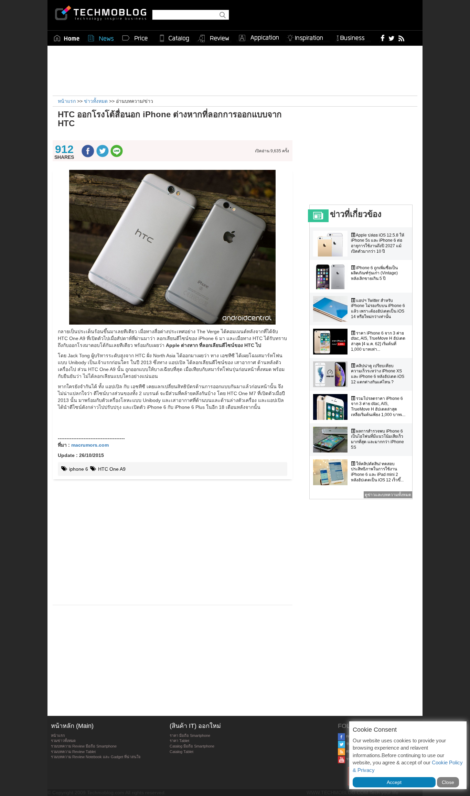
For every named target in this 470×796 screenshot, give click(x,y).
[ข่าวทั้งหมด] (101, 38)
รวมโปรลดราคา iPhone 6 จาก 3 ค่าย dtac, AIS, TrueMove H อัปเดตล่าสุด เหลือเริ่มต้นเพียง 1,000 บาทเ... (378, 406)
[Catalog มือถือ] (174, 38)
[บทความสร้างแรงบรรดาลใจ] (307, 37)
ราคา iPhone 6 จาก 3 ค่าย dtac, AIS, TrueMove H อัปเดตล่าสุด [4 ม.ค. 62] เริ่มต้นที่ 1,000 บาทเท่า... (378, 341)
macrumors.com (90, 445)
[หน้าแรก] (67, 38)
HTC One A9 (111, 469)
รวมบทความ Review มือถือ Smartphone (84, 746)
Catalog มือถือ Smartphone (192, 746)
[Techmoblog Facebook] (382, 38)
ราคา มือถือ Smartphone (190, 735)
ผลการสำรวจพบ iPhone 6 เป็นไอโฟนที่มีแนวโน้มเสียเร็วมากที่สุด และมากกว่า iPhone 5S (377, 439)
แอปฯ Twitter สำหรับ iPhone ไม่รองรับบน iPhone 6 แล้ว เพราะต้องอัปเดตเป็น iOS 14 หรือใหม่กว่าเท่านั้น (378, 308)
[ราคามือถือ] (135, 38)
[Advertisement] (235, 69)
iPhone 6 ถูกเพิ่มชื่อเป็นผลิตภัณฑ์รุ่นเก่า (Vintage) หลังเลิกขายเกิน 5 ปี (374, 273)
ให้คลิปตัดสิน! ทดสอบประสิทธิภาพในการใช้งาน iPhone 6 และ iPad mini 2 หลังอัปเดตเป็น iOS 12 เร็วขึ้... (377, 471)
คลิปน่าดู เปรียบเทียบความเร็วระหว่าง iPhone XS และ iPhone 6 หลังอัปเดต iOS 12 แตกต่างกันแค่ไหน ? (377, 373)
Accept (394, 782)
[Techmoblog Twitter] (391, 38)
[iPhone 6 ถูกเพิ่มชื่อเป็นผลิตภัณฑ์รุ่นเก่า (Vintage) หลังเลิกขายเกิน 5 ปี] (332, 276)
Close (448, 782)
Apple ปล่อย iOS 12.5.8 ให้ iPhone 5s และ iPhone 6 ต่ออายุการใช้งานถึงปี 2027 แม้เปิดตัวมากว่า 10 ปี (377, 243)
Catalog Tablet (181, 752)
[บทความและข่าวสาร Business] (353, 37)
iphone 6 (78, 469)
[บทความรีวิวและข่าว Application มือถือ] (258, 38)
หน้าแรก (58, 735)
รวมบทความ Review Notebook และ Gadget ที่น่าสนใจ (95, 757)
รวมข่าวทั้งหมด (63, 741)
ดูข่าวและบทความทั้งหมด (388, 494)
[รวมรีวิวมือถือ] (214, 38)
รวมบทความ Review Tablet (73, 752)
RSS (349, 751)
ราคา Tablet (179, 741)
